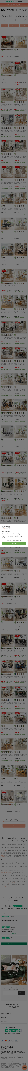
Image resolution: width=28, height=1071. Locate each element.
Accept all (14, 543)
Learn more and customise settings (14, 540)
